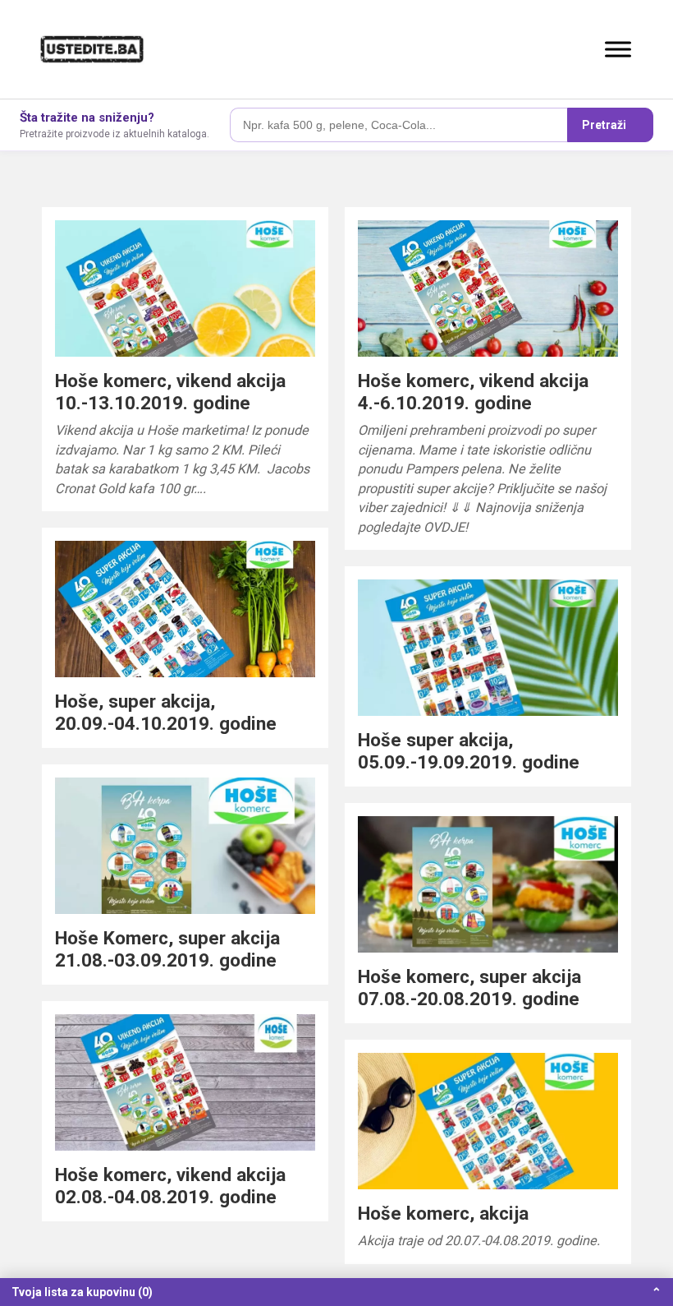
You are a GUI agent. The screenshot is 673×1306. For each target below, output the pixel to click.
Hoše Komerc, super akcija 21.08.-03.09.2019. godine (167, 949)
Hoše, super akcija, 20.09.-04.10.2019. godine (166, 712)
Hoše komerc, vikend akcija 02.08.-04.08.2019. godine (170, 1185)
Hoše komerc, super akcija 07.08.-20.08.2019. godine (469, 987)
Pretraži (604, 125)
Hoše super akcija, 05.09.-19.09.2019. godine (468, 751)
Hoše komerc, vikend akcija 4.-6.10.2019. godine (473, 391)
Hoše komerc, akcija (443, 1213)
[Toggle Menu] (618, 49)
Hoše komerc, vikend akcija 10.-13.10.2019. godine (170, 391)
